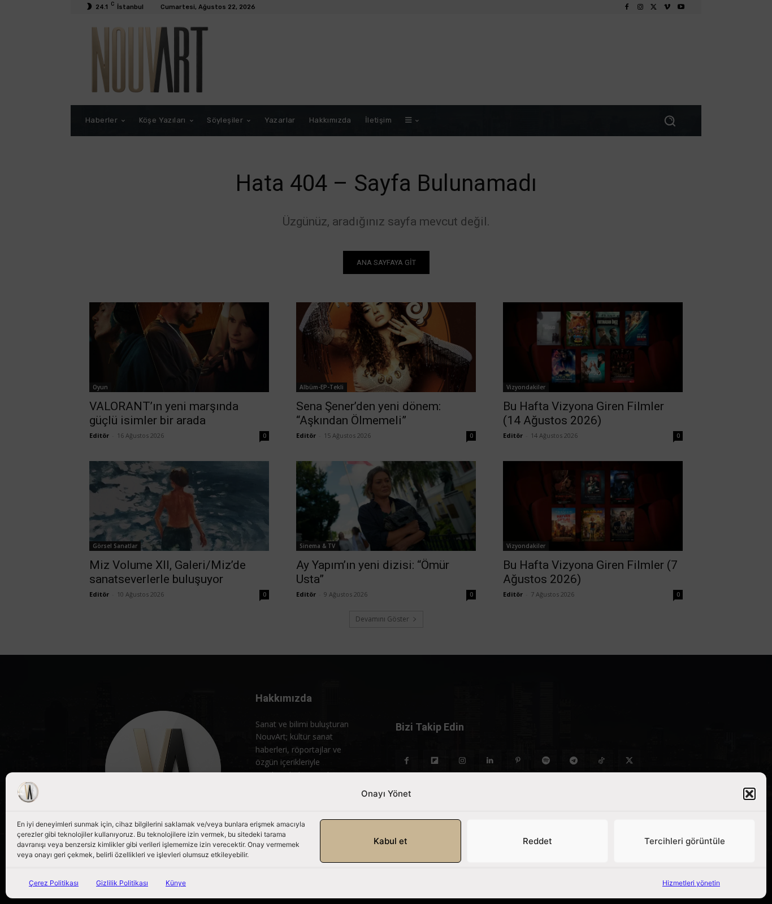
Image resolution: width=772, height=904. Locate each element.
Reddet (537, 841)
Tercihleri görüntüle (684, 841)
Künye (176, 883)
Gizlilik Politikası (122, 883)
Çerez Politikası (54, 883)
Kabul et (390, 841)
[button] (749, 793)
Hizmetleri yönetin (691, 883)
